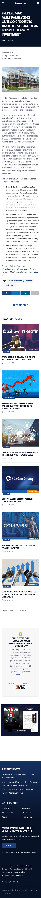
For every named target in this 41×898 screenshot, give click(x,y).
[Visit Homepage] (20, 3)
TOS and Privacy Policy (29, 852)
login (10, 610)
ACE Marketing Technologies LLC (13, 875)
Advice (4, 817)
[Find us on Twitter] (6, 881)
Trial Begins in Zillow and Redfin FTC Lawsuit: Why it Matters (19, 358)
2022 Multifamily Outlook (20, 280)
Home (4, 41)
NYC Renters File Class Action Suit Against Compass (19, 547)
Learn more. (20, 674)
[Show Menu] (3, 3)
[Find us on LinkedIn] (17, 881)
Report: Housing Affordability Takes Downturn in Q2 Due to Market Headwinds (17, 406)
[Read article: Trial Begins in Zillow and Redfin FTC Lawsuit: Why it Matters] (20, 337)
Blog (10, 866)
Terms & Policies (19, 872)
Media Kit (28, 869)
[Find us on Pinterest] (14, 881)
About (4, 866)
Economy (7, 586)
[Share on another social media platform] (35, 293)
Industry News (9, 398)
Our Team (29, 866)
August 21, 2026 (8, 363)
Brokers (6, 540)
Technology (26, 812)
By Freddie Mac (7, 52)
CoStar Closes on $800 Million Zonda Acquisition (17, 500)
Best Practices (7, 812)
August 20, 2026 (8, 551)
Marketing (26, 808)
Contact (4, 869)
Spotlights (6, 808)
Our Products (18, 866)
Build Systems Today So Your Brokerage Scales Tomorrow (20, 642)
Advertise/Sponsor (16, 869)
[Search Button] (38, 3)
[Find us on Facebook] (2, 881)
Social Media (27, 817)
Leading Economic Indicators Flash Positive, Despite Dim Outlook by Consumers (20, 594)
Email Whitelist (7, 872)
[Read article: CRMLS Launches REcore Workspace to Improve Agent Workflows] (20, 433)
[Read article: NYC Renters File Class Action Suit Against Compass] (20, 525)
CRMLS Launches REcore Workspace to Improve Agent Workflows (20, 454)
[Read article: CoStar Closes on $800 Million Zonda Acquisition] (20, 479)
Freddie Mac (8, 285)
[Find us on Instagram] (10, 881)
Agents (11, 41)
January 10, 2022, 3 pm (10, 55)
